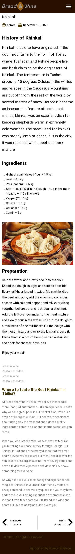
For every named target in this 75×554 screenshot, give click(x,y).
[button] (68, 6)
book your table (26, 480)
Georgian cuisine (24, 417)
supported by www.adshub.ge (50, 548)
